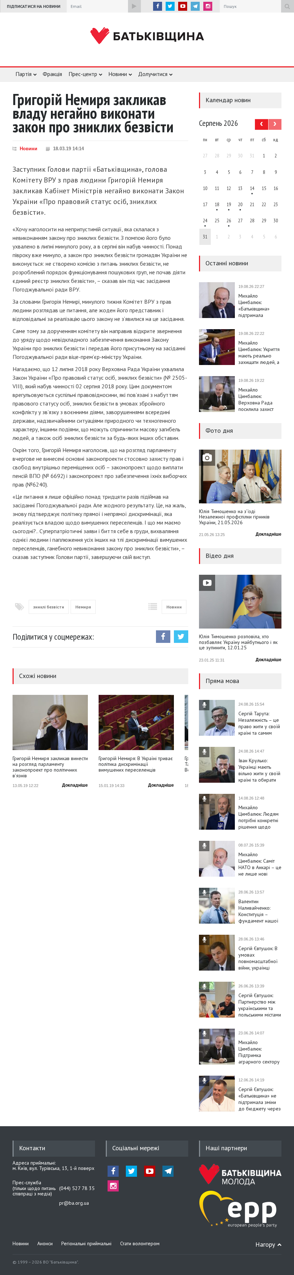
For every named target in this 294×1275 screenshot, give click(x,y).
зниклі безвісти (48, 607)
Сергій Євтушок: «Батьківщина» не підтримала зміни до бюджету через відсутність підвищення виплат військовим (259, 1099)
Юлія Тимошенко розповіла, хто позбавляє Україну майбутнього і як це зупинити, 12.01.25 (238, 642)
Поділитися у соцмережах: (53, 636)
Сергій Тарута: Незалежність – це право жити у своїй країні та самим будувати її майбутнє (259, 723)
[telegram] (195, 6)
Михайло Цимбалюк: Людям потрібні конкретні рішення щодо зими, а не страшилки (258, 817)
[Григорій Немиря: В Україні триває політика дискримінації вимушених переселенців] (136, 722)
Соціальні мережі (135, 1148)
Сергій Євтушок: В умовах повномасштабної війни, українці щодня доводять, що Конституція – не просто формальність (258, 958)
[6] (228, 204)
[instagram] (207, 6)
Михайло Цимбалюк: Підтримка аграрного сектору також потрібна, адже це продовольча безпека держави (259, 1052)
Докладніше (75, 785)
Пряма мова (222, 681)
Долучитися (152, 73)
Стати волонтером (140, 1243)
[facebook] (157, 6)
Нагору (265, 1244)
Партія (23, 73)
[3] (205, 220)
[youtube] (182, 6)
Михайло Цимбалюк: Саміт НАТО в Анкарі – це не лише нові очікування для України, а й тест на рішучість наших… (259, 864)
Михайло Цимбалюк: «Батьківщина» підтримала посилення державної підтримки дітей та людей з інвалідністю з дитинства (258, 305)
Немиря (83, 607)
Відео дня (219, 555)
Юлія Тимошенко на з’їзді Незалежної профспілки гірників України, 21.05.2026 (234, 517)
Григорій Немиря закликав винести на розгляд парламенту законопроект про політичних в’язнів (50, 766)
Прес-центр (82, 73)
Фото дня (219, 430)
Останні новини (226, 263)
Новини (117, 73)
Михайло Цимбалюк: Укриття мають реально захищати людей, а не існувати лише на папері (259, 352)
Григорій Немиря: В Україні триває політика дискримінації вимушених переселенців (136, 764)
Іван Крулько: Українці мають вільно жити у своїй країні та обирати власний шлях (259, 770)
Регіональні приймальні (86, 1243)
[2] (217, 204)
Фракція (52, 73)
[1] (252, 188)
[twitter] (170, 6)
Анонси (45, 1243)
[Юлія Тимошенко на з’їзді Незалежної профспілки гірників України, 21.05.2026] (240, 476)
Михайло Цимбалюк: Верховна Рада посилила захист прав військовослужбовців (259, 399)
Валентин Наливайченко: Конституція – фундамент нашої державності (258, 911)
